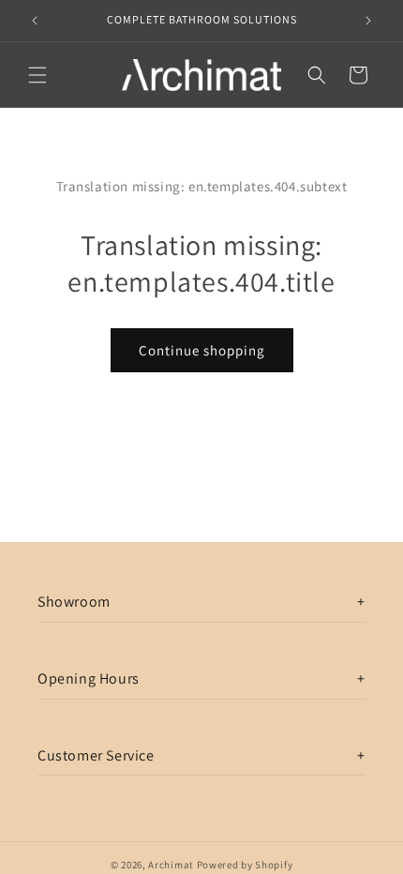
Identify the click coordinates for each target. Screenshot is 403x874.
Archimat (171, 864)
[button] (37, 75)
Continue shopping (202, 350)
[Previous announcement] (34, 20)
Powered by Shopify (245, 864)
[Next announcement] (368, 20)
